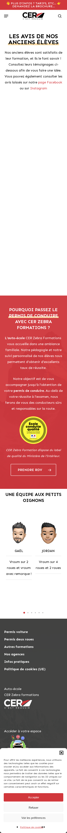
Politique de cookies (31, 827)
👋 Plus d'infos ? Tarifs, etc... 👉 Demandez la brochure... (33, 4)
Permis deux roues (19, 639)
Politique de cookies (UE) (25, 669)
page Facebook (50, 82)
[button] (61, 753)
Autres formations (19, 647)
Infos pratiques (16, 662)
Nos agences (14, 654)
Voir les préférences (33, 817)
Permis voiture (16, 632)
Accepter (33, 797)
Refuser (33, 807)
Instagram (38, 88)
